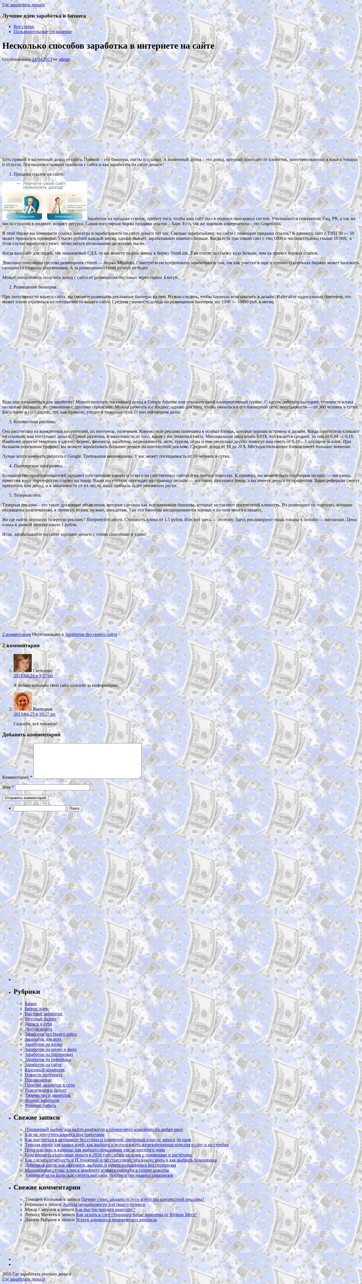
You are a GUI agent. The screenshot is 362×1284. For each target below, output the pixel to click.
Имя (8, 787)
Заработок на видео (44, 1044)
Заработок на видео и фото (51, 1049)
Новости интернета (44, 1074)
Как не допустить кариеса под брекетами (64, 1134)
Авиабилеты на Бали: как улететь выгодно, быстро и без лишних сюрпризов (99, 1175)
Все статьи (24, 26)
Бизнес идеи (37, 1008)
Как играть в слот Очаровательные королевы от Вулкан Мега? (136, 1214)
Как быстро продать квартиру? (105, 1209)
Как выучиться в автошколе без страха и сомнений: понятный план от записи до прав (108, 1139)
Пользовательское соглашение (43, 31)
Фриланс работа (40, 1105)
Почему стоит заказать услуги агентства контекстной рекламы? (142, 1199)
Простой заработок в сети (50, 1085)
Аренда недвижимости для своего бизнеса (104, 1204)
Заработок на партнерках (49, 1054)
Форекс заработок (42, 1100)
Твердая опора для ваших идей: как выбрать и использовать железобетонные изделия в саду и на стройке (127, 1144)
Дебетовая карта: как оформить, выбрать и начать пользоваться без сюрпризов (100, 1165)
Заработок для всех (43, 1039)
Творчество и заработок (48, 1095)
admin (64, 59)
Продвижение (38, 1079)
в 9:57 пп (33, 675)
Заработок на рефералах (48, 1059)
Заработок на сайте (43, 1064)
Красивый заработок (45, 1069)
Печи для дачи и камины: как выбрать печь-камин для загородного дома (95, 1149)
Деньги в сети (38, 1023)
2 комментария (16, 634)
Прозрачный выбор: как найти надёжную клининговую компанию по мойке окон (104, 1129)
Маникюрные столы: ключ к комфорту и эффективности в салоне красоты (97, 1170)
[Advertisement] (87, 108)
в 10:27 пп (34, 714)
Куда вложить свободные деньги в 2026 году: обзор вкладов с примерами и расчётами (108, 1154)
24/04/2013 (42, 59)
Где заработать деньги (23, 1279)
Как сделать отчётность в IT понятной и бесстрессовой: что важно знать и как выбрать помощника (121, 1160)
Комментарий (17, 777)
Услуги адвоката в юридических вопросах (116, 1219)
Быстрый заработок (44, 1013)
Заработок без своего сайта (91, 634)
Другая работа (38, 1029)
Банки (31, 1003)
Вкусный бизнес (41, 1018)
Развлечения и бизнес (46, 1090)
